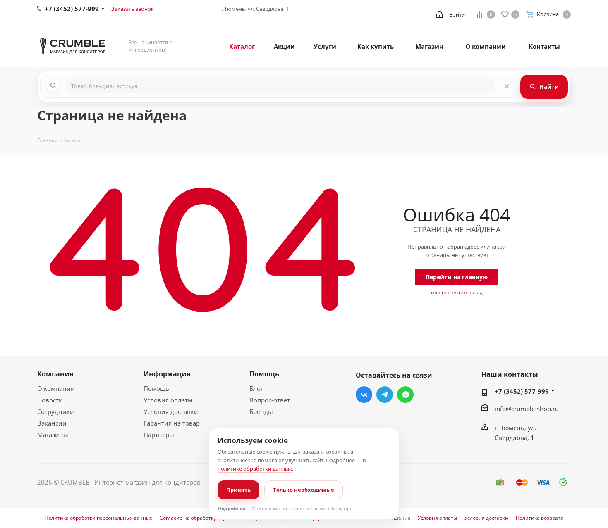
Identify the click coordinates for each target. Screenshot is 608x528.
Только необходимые (303, 489)
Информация (167, 373)
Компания (55, 373)
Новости (50, 400)
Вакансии (52, 423)
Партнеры (159, 434)
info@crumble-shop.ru (527, 408)
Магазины (52, 434)
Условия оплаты (168, 400)
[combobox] (280, 85)
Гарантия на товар (172, 423)
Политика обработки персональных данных (98, 518)
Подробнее (232, 508)
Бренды (261, 411)
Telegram (384, 394)
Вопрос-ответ (269, 400)
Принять (238, 489)
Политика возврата (539, 518)
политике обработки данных (255, 468)
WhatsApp (405, 394)
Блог (256, 388)
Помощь (156, 388)
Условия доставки (171, 411)
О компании (56, 388)
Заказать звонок (132, 8)
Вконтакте (364, 394)
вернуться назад (462, 292)
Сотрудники (55, 411)
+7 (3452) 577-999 (522, 391)
